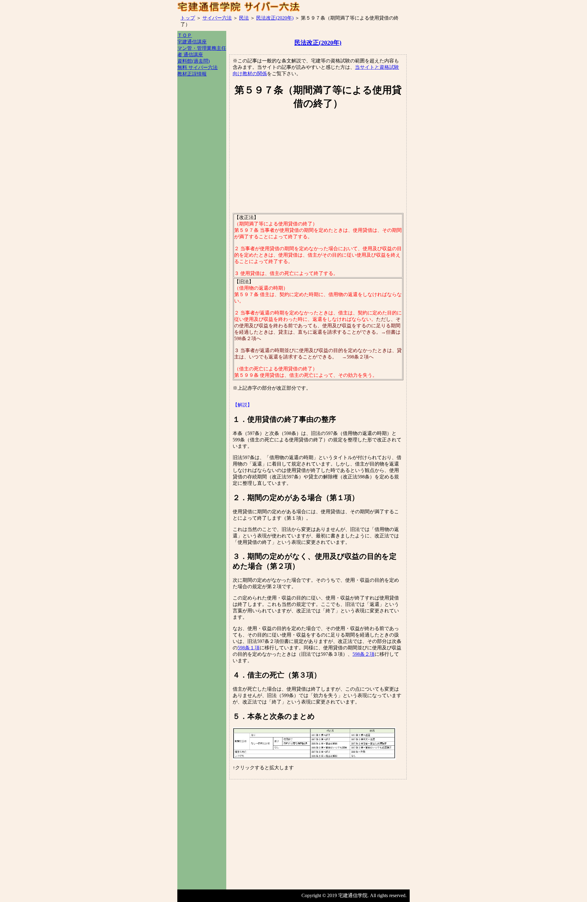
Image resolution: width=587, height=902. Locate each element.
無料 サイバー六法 (197, 67)
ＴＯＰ (184, 35)
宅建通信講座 (192, 41)
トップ (187, 17)
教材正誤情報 (192, 73)
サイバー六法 (217, 17)
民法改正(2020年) (275, 17)
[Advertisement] (201, 185)
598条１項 (249, 647)
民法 (244, 17)
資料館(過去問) (193, 61)
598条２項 (364, 654)
